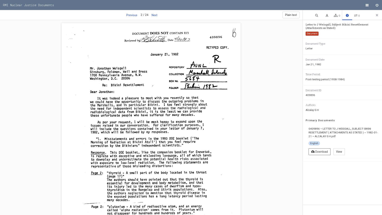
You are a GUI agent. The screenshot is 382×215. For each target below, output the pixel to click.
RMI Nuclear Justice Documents (28, 5)
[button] (317, 15)
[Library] (367, 5)
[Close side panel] (377, 15)
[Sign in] (377, 5)
